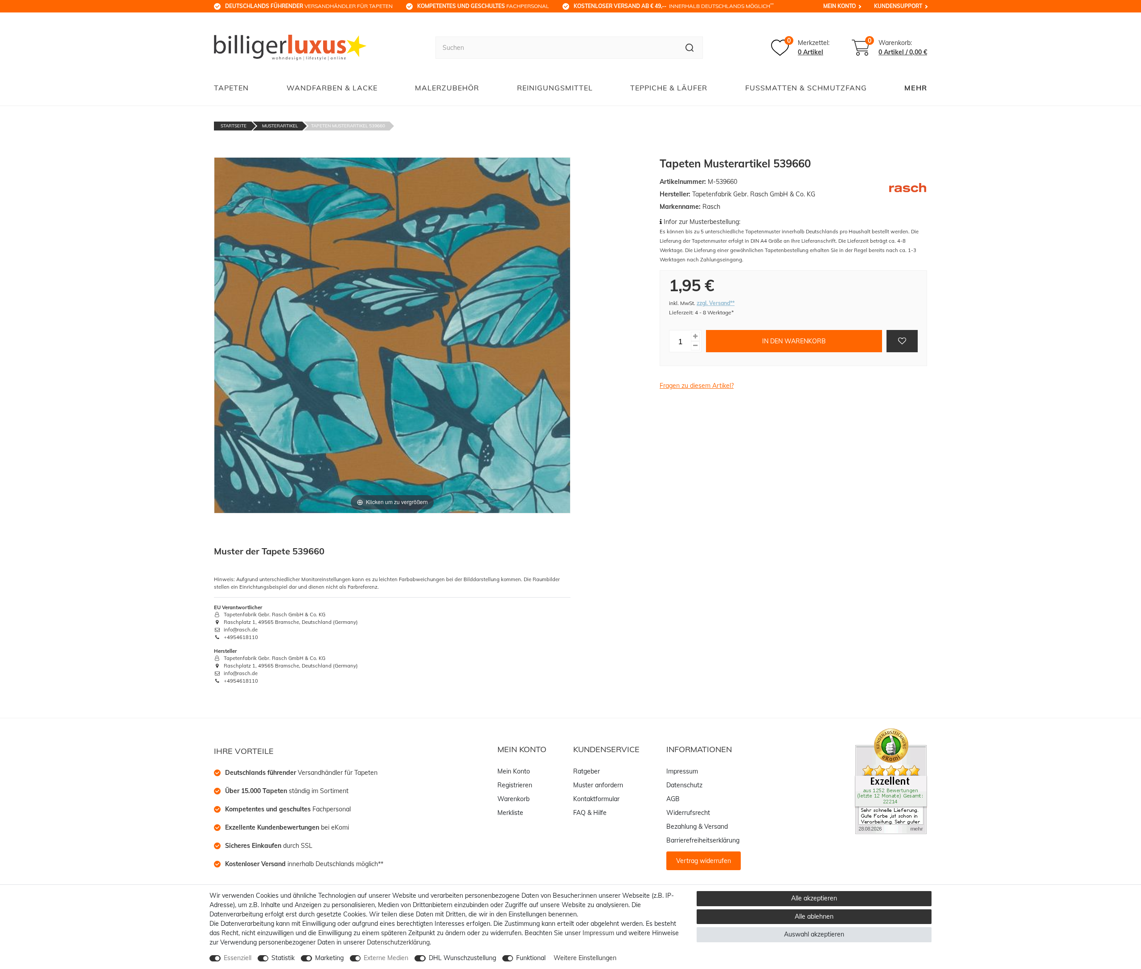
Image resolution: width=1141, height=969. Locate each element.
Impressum (682, 771)
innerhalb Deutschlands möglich (674, 5)
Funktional (531, 958)
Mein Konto (839, 6)
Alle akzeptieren (814, 898)
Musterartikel (280, 126)
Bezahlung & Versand (697, 826)
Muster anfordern (598, 785)
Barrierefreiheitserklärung (702, 840)
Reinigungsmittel (555, 87)
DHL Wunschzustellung (462, 958)
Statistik (283, 958)
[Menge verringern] (695, 345)
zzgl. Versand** (716, 303)
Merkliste (510, 813)
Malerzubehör (447, 87)
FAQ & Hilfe (590, 813)
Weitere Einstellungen (585, 958)
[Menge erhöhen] (695, 336)
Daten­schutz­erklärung (398, 942)
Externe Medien (386, 958)
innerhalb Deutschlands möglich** (304, 864)
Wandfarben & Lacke (332, 87)
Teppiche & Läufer (668, 87)
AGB (673, 799)
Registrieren (514, 785)
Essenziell (237, 958)
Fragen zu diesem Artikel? (697, 386)
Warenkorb (513, 799)
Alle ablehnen (814, 916)
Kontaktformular (596, 799)
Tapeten (231, 87)
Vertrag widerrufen (703, 861)
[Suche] (690, 48)
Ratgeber (586, 771)
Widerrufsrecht (688, 813)
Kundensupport (898, 6)
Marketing (329, 958)
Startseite (233, 126)
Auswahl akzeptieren (814, 934)
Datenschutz (684, 785)
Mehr (915, 87)
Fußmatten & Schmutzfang (806, 87)
